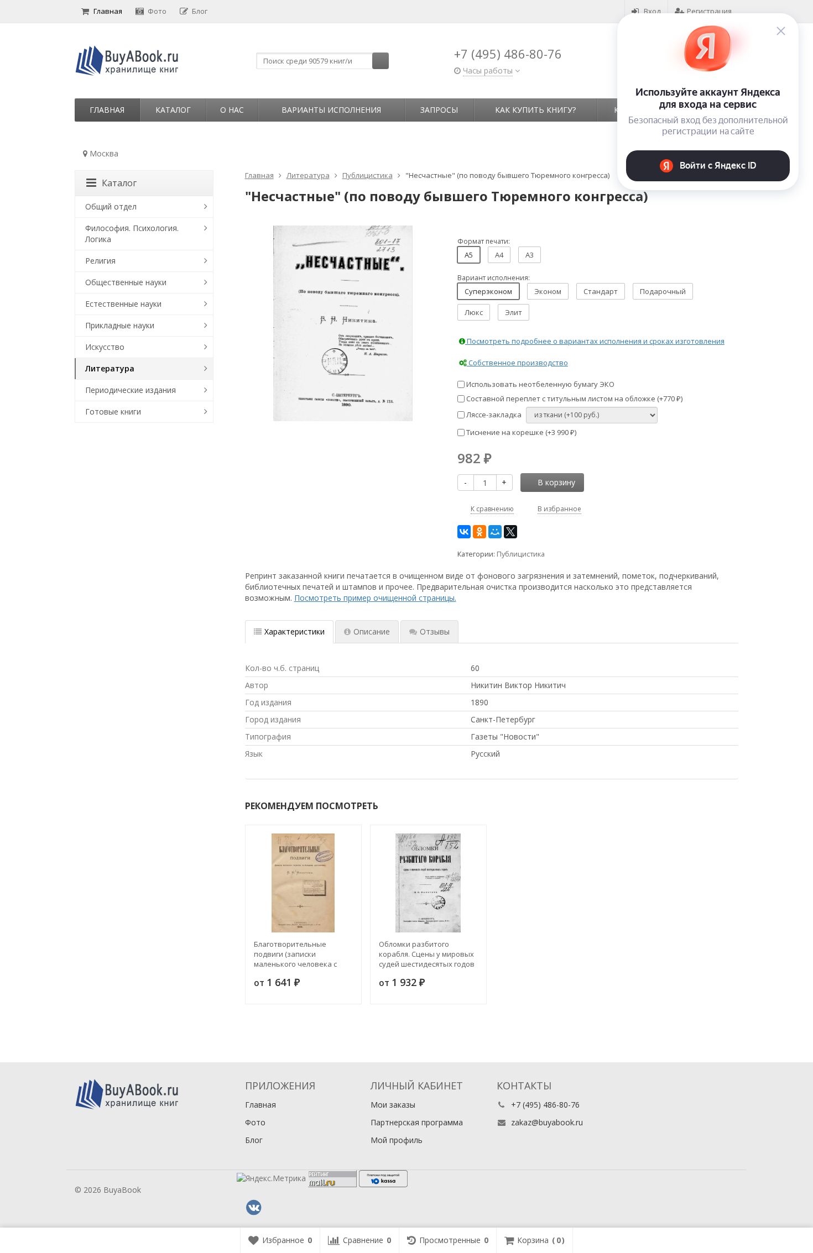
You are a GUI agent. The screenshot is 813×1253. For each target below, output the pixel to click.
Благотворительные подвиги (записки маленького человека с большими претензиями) (298, 954)
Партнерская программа (417, 1122)
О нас (232, 109)
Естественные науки (123, 303)
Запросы (439, 109)
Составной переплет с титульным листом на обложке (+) (573, 398)
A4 (499, 255)
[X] (510, 531)
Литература (109, 368)
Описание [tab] (371, 631)
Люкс (474, 312)
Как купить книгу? (535, 109)
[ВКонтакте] (464, 531)
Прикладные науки (119, 325)
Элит (513, 312)
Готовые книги (113, 411)
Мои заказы (393, 1104)
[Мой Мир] (495, 531)
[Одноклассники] (479, 531)
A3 (529, 255)
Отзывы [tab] (435, 631)
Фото (157, 11)
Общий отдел (111, 206)
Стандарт (600, 291)
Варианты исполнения (331, 109)
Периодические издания (130, 390)
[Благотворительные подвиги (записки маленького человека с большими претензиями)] (303, 882)
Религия (100, 260)
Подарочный (663, 291)
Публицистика (521, 554)
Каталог (173, 109)
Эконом (547, 291)
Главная (107, 11)
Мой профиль (397, 1140)
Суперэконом (488, 291)
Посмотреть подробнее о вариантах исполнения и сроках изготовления (595, 341)
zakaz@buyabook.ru (547, 1122)
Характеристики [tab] (294, 631)
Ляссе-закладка (493, 415)
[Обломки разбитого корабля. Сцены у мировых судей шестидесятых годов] (428, 882)
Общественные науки (125, 282)
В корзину (556, 482)
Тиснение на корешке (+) (520, 432)
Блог (199, 11)
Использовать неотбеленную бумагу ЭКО (539, 384)
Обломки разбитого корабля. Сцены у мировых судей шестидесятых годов (427, 954)
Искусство (104, 347)
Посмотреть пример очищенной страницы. (375, 598)
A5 (469, 255)
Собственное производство (517, 363)
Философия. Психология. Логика (132, 233)
